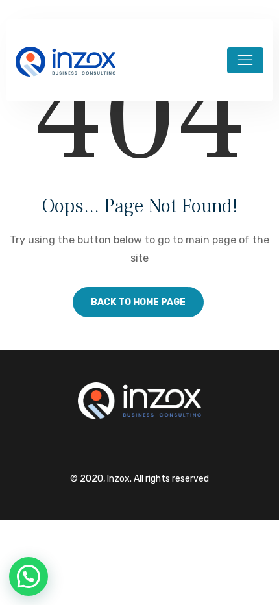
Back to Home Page (138, 302)
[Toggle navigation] (245, 60)
